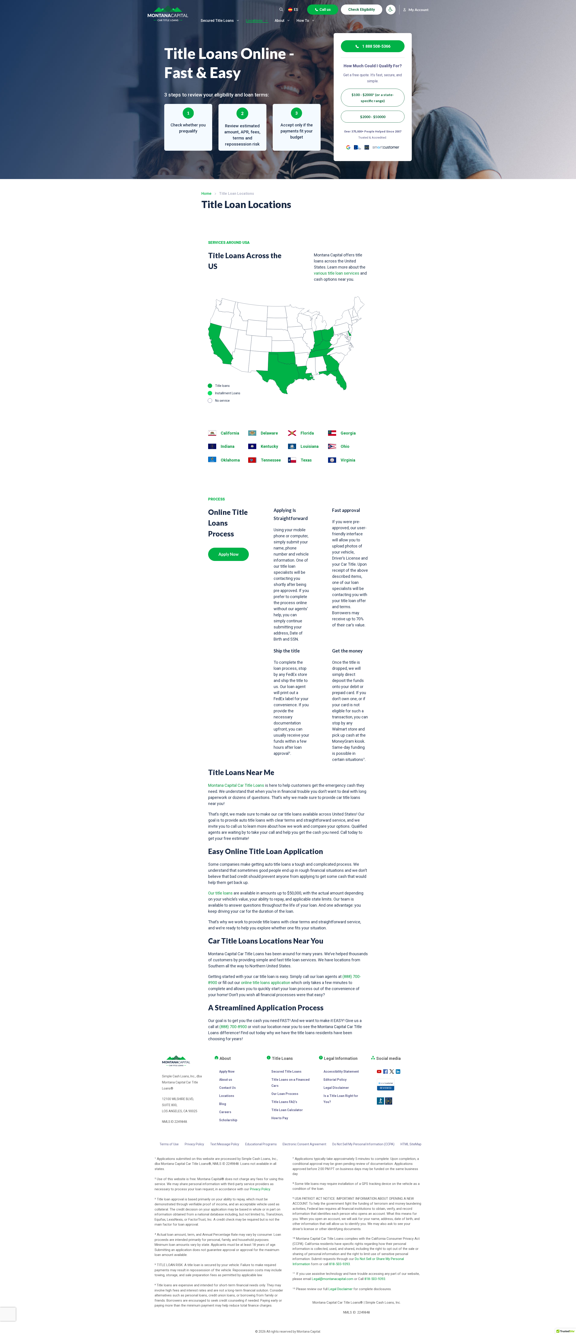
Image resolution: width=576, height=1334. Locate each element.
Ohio (345, 446)
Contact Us (227, 1088)
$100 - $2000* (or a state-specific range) (372, 97)
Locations (254, 20)
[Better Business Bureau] (357, 147)
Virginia (348, 460)
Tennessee (271, 460)
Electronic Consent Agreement (304, 1144)
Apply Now (228, 554)
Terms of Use (169, 1144)
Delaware (269, 433)
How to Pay (279, 1118)
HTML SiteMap (410, 1144)
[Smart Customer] (385, 147)
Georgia (348, 433)
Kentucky (269, 446)
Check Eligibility (361, 9)
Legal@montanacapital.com (332, 1279)
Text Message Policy (224, 1144)
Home (206, 193)
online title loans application (265, 982)
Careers (225, 1112)
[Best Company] (366, 147)
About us (225, 1079)
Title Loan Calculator (287, 1110)
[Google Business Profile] (348, 147)
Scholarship (228, 1120)
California (230, 433)
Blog (222, 1104)
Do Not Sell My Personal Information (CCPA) (363, 1144)
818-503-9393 (339, 1264)
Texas (306, 460)
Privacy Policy (194, 1144)
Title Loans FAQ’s (284, 1102)
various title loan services (336, 273)
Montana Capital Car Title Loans (236, 785)
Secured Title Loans (217, 20)
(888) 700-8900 (233, 1026)
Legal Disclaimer (336, 1088)
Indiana (227, 446)
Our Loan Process (284, 1094)
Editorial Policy (335, 1079)
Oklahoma (230, 460)
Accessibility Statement (341, 1071)
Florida (307, 433)
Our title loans (220, 893)
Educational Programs (261, 1144)
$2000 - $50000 (372, 116)
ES (296, 9)
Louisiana (310, 446)
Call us (325, 9)
